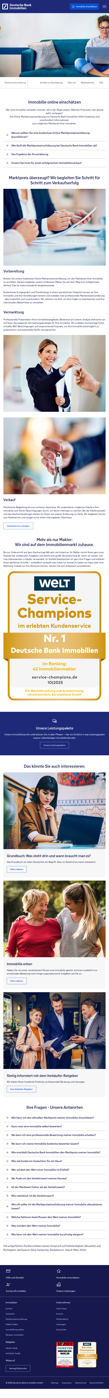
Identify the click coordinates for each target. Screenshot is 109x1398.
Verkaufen (10, 1314)
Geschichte (61, 1329)
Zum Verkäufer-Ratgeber (21, 1089)
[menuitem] (51, 82)
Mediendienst (62, 1319)
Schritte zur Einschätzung (51, 83)
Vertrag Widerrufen (18, 1368)
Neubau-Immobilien (15, 1335)
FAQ (101, 83)
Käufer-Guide (12, 1348)
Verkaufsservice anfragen (18, 526)
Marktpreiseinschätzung (16, 1319)
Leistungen (61, 1324)
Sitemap (54, 1383)
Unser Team (61, 1308)
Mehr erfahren (16, 869)
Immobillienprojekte (15, 1329)
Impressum (67, 1383)
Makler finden (12, 1324)
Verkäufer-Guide (13, 1353)
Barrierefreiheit (96, 1383)
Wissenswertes (87, 83)
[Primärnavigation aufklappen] (104, 6)
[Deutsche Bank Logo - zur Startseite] (5, 6)
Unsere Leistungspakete (54, 745)
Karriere (59, 1314)
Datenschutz (80, 1383)
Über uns (72, 83)
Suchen (9, 1308)
